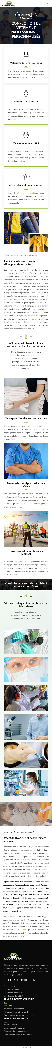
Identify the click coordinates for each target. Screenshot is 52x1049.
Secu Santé (32, 319)
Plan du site (26, 1047)
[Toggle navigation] (47, 3)
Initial (23, 930)
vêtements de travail (25, 193)
